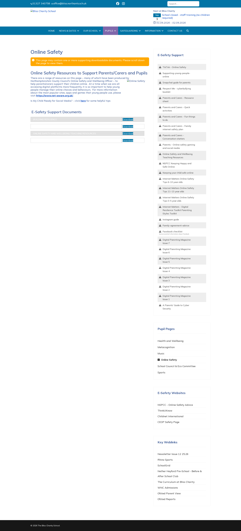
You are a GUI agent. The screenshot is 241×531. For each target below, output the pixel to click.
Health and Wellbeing (170, 340)
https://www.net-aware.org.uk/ (54, 95)
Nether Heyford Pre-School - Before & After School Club (180, 474)
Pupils (109, 30)
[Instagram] (123, 3)
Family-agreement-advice (176, 225)
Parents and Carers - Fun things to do (179, 118)
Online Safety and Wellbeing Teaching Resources (64, 133)
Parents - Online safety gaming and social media (179, 146)
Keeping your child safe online (178, 172)
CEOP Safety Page (168, 421)
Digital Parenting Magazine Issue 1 (177, 297)
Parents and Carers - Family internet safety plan (177, 128)
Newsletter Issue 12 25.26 (173, 453)
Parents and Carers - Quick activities (176, 109)
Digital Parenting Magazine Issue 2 (177, 288)
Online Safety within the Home (52, 126)
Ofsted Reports (166, 499)
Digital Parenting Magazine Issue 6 (177, 251)
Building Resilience (45, 119)
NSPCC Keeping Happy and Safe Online (177, 165)
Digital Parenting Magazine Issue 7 (177, 241)
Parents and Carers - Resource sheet (178, 99)
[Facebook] (117, 3)
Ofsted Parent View (169, 493)
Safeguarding (129, 30)
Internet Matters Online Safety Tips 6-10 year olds (178, 180)
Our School (90, 30)
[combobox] (183, 3)
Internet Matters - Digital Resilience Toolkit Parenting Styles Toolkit (177, 210)
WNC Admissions (168, 487)
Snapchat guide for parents (177, 82)
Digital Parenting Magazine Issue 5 (177, 260)
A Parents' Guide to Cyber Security (176, 307)
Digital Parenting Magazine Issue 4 (177, 269)
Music (161, 353)
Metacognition (166, 347)
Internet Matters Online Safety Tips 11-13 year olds (178, 190)
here (83, 100)
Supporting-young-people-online (176, 75)
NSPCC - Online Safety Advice (175, 404)
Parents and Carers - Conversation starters (174, 137)
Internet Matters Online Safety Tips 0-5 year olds (178, 199)
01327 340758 (41, 3)
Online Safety (169, 359)
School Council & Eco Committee (177, 366)
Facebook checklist (172, 231)
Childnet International (171, 416)
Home (51, 30)
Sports (161, 372)
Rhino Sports (165, 459)
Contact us (175, 30)
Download (128, 119)
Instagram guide (171, 219)
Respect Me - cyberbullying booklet (177, 90)
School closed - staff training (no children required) (186, 16)
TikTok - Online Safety (174, 67)
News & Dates (67, 30)
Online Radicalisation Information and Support (63, 140)
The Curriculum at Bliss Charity (176, 481)
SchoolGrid (164, 465)
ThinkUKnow (165, 410)
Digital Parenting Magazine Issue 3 (177, 279)
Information (153, 30)
